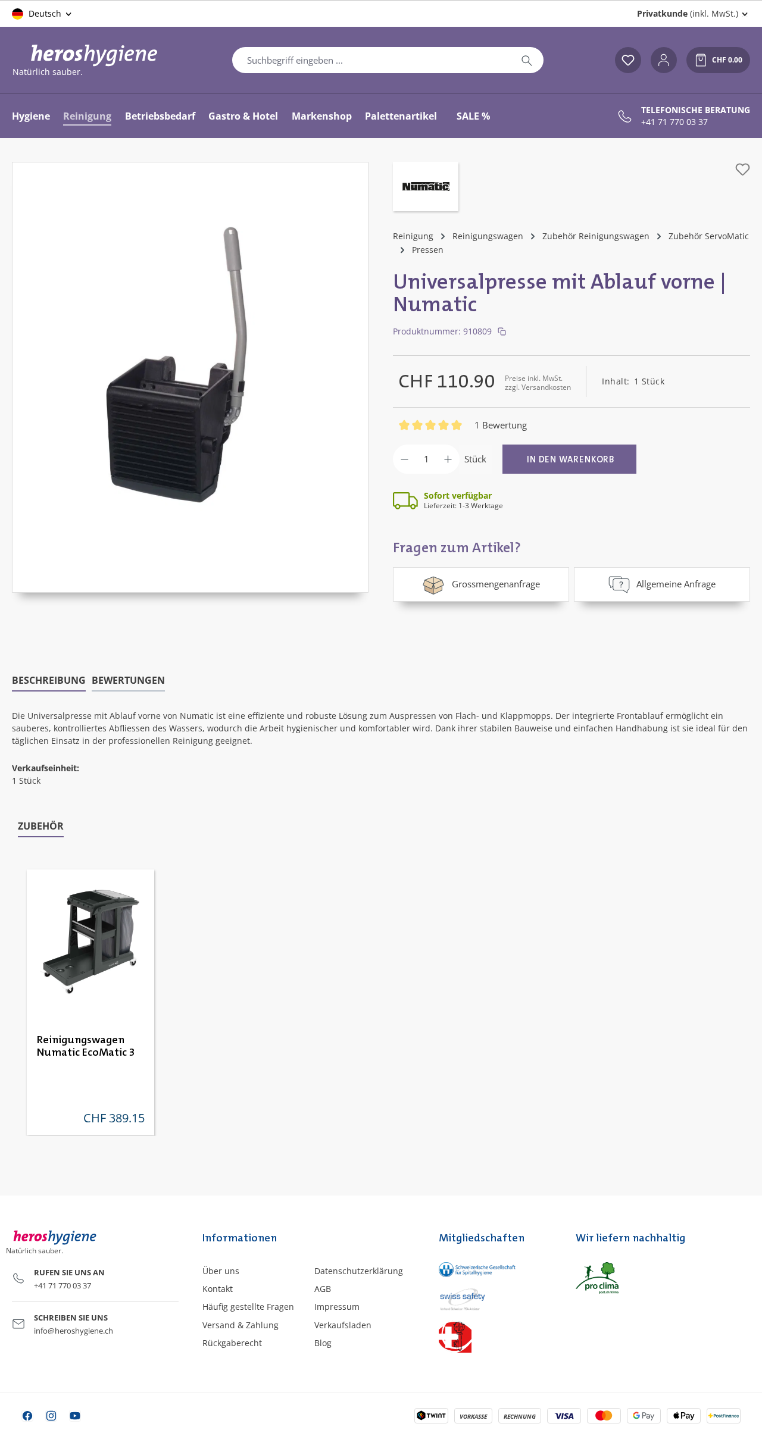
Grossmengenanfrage (496, 584)
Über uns (220, 1270)
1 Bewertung (500, 425)
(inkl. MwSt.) (687, 13)
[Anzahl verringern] (404, 459)
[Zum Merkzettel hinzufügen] (742, 169)
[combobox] (371, 60)
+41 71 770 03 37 (674, 122)
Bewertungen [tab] (128, 680)
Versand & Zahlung (240, 1325)
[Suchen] (527, 60)
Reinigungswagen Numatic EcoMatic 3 (86, 1046)
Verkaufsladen (342, 1325)
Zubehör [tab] (41, 826)
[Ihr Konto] (664, 60)
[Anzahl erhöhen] (448, 459)
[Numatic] (425, 188)
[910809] (190, 365)
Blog (323, 1342)
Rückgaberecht (232, 1342)
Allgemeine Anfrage (676, 584)
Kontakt (217, 1288)
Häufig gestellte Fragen (248, 1306)
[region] (190, 377)
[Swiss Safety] (495, 1298)
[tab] (49, 681)
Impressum (337, 1306)
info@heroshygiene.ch (73, 1330)
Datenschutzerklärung (358, 1270)
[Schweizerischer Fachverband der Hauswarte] (495, 1336)
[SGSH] (495, 1269)
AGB (322, 1288)
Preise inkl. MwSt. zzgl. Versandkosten (538, 382)
